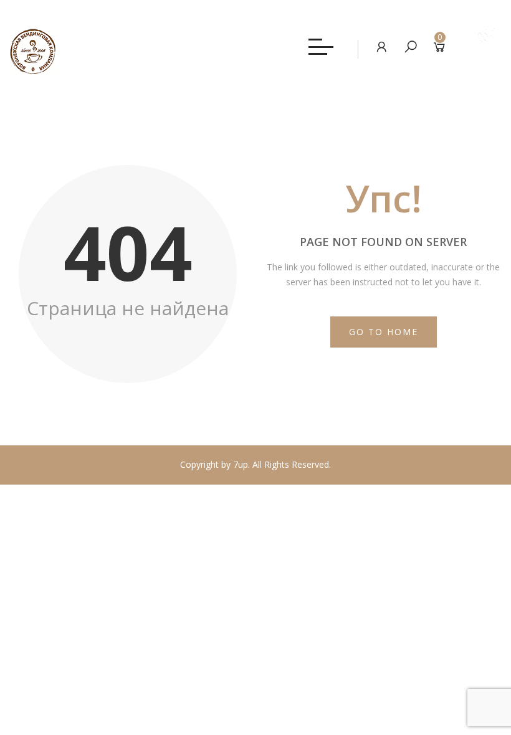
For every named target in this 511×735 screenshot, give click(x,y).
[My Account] (382, 46)
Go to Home (383, 332)
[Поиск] (410, 46)
